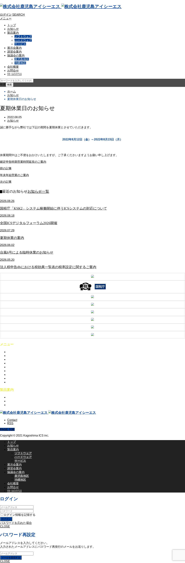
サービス (20, 44)
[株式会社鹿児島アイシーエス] (61, 6)
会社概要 (13, 66)
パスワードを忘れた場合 (16, 522)
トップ (11, 25)
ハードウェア (23, 40)
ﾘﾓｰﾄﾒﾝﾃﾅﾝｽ (14, 74)
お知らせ (13, 28)
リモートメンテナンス (21, 382)
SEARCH (18, 14)
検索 (3, 84)
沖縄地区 (20, 63)
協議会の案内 (16, 55)
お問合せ (13, 70)
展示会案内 (14, 47)
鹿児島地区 (21, 59)
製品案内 (13, 32)
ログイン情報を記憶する (19, 514)
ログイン (6, 14)
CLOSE (5, 526)
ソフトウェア (23, 36)
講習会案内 (14, 51)
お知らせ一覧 (38, 191)
